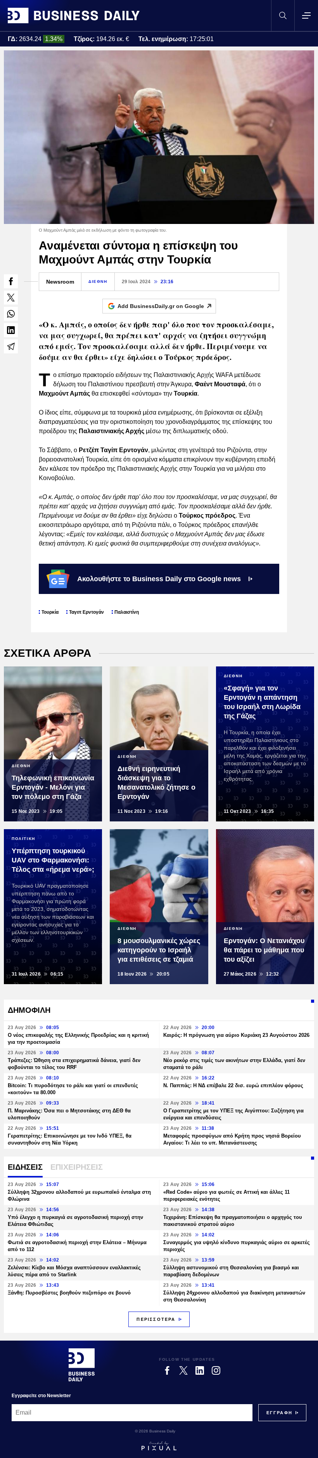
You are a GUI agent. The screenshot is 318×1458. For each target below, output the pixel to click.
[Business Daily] (74, 15)
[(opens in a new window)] (11, 281)
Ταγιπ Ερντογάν (86, 612)
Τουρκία (50, 612)
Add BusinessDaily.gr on (161, 306)
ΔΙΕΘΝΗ (97, 281)
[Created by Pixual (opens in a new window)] (159, 1446)
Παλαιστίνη (126, 612)
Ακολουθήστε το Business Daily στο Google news (159, 579)
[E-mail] (11, 346)
